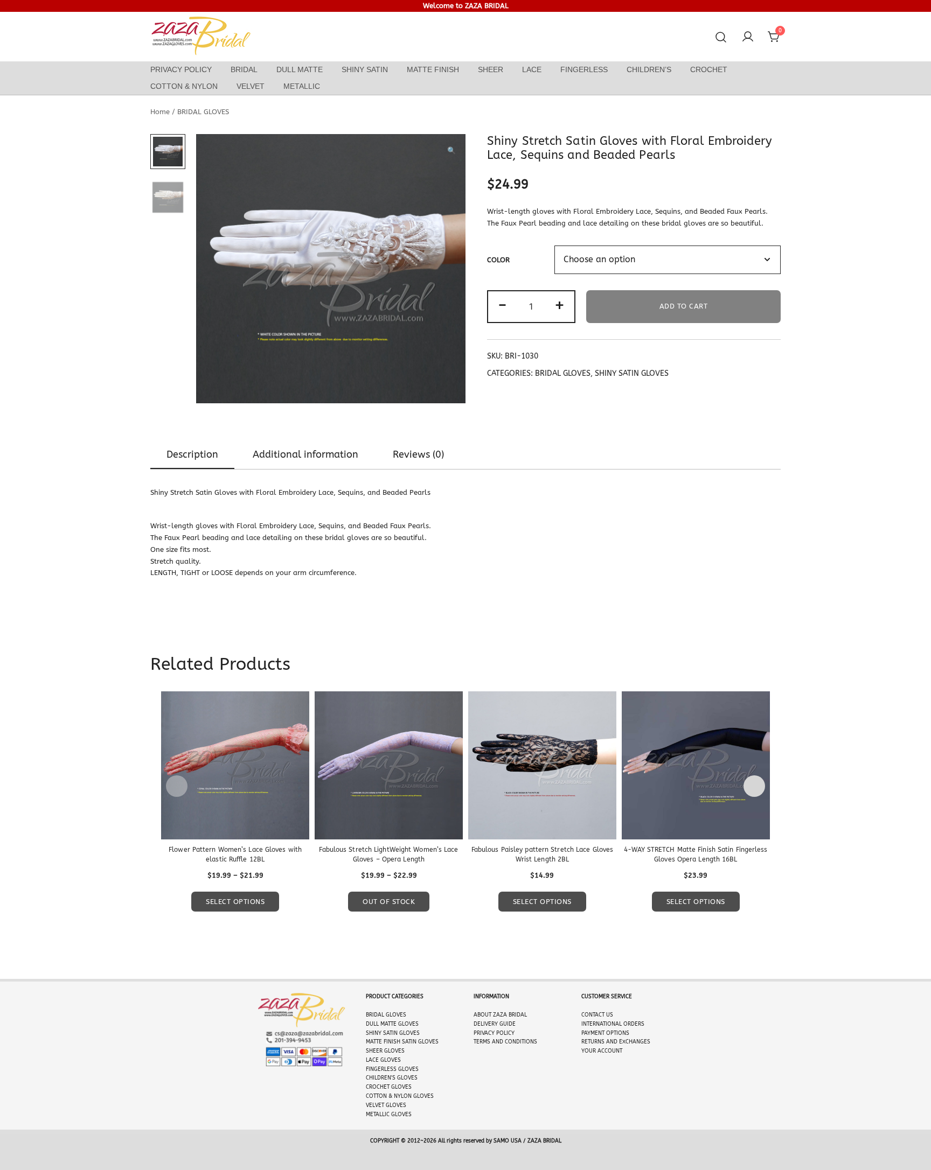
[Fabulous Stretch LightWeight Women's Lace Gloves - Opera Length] (389, 765)
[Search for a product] (721, 37)
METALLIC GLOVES (389, 1114)
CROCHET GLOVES (389, 1087)
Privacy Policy (181, 69)
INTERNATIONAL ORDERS (612, 1024)
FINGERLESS (584, 69)
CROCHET (708, 69)
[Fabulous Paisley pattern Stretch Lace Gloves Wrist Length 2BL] (542, 765)
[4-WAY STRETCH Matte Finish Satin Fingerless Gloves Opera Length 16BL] (696, 765)
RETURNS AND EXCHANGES (615, 1042)
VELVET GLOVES (386, 1105)
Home (160, 112)
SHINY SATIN (365, 69)
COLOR (498, 260)
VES (401, 1015)
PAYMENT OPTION (603, 1033)
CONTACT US (597, 1015)
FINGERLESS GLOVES (392, 1069)
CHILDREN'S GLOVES (392, 1078)
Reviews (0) (418, 454)
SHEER (490, 69)
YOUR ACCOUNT (601, 1051)
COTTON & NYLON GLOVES (400, 1096)
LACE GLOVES (383, 1060)
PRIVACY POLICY (494, 1033)
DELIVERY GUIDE (495, 1024)
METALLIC (301, 86)
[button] (451, 151)
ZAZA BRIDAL (510, 1015)
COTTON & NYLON (184, 86)
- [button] (502, 306)
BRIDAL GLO (381, 1015)
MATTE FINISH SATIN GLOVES (402, 1042)
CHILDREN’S (649, 69)
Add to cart (683, 306)
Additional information (305, 454)
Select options (235, 902)
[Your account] (747, 37)
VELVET (251, 86)
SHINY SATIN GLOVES (632, 373)
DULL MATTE (299, 69)
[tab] (192, 455)
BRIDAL (244, 69)
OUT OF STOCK (389, 902)
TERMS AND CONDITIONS (505, 1042)
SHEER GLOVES (385, 1051)
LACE (531, 69)
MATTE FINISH (433, 69)
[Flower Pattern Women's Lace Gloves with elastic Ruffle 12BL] (235, 765)
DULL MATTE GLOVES (392, 1024)
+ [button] (559, 306)
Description (192, 454)
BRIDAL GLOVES (203, 112)
